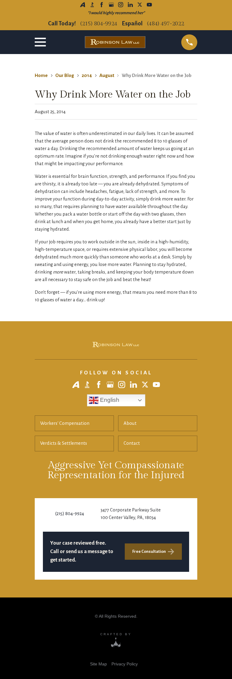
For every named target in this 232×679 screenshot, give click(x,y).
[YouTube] (149, 4)
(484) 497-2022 (165, 24)
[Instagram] (120, 4)
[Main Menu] (42, 42)
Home (41, 75)
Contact (132, 443)
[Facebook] (101, 4)
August (106, 75)
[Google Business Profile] (111, 4)
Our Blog (64, 75)
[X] (139, 4)
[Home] (116, 344)
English (108, 400)
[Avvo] (82, 4)
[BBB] (92, 4)
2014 (87, 75)
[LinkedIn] (130, 4)
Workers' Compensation (64, 423)
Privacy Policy (124, 663)
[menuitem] (98, 664)
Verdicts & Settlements (63, 443)
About (130, 423)
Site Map (98, 663)
